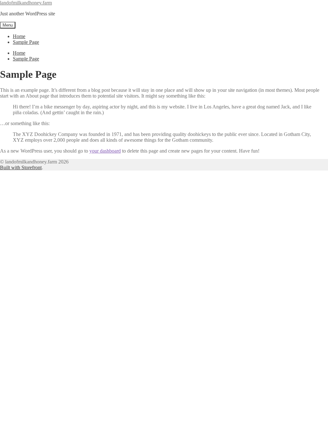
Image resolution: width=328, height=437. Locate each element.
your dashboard (105, 151)
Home (19, 36)
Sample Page (26, 42)
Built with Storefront (21, 167)
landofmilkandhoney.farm (26, 2)
